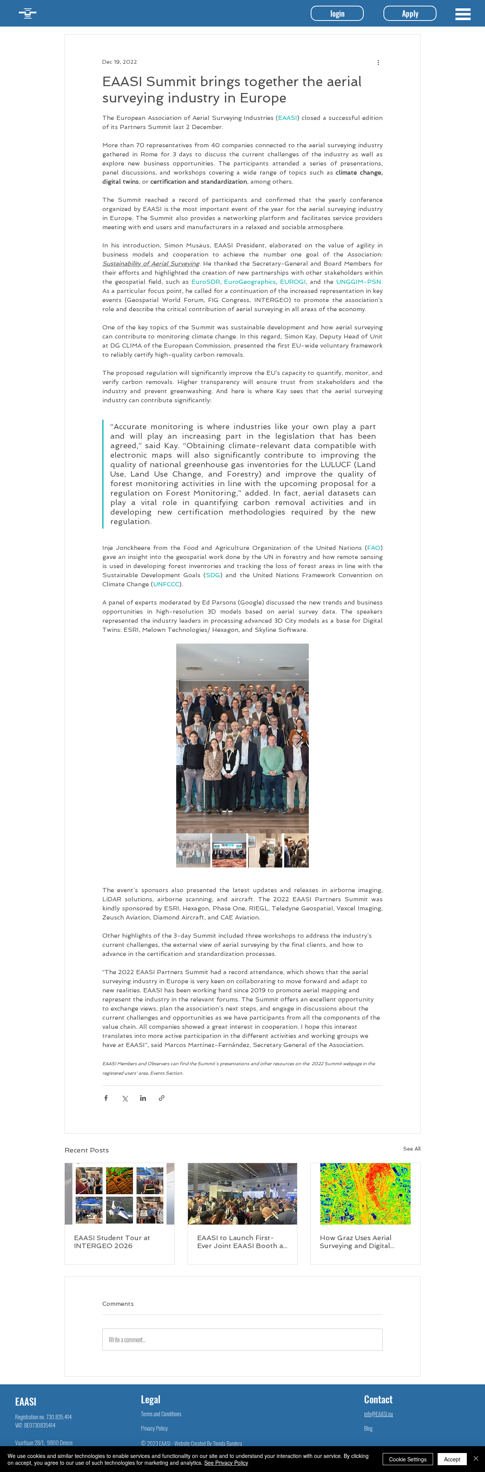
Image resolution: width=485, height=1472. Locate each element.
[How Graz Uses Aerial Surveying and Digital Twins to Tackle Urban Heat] (365, 1194)
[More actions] (378, 61)
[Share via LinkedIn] (143, 1098)
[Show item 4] (301, 850)
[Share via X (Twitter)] (124, 1098)
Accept (452, 1459)
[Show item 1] (193, 850)
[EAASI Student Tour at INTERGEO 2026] (119, 1194)
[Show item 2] (229, 850)
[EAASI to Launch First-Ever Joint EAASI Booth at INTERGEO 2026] (242, 1194)
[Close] (475, 1459)
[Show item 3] (265, 850)
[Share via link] (161, 1098)
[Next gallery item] (300, 738)
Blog (368, 1428)
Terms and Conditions (161, 1413)
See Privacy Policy (226, 1462)
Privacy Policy (154, 1428)
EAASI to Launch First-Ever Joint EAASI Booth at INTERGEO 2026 (241, 1242)
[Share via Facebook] (106, 1098)
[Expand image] (242, 738)
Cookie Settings (408, 1459)
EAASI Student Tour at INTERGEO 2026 (112, 1242)
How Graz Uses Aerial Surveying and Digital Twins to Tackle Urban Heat (357, 1242)
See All (412, 1149)
